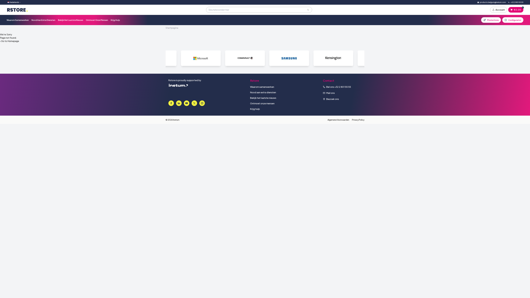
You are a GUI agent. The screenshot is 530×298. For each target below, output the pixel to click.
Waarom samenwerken (18, 20)
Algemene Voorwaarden (338, 120)
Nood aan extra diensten (43, 20)
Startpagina (172, 27)
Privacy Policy (358, 120)
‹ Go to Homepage (9, 41)
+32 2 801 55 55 (342, 86)
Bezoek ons (332, 99)
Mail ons (330, 92)
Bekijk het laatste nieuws (70, 20)
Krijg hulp (115, 20)
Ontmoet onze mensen (97, 20)
